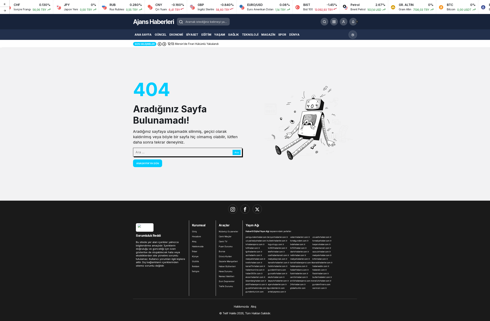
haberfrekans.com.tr (299, 270)
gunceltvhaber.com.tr (277, 273)
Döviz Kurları (225, 256)
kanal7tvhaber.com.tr (255, 266)
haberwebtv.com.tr (320, 266)
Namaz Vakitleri (226, 276)
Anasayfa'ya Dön (147, 163)
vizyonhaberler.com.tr (278, 237)
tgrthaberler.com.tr (254, 251)
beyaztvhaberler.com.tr (278, 281)
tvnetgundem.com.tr (299, 241)
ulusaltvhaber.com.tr (321, 237)
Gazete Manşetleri (228, 261)
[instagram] (232, 209)
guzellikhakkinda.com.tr (256, 288)
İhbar (194, 251)
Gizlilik (195, 261)
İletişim (195, 271)
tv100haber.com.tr (298, 248)
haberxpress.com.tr (298, 266)
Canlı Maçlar (225, 236)
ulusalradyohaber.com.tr (256, 241)
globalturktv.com (297, 288)
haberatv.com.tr (319, 270)
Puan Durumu (226, 246)
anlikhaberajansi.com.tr (300, 281)
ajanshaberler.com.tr (277, 284)
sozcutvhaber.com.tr (321, 251)
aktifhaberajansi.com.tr (256, 284)
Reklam (195, 266)
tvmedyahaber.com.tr (322, 241)
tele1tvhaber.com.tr (276, 251)
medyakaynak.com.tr (277, 259)
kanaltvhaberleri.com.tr (278, 262)
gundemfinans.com (277, 270)
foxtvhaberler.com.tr (299, 273)
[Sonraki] (5, 10)
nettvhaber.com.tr (298, 255)
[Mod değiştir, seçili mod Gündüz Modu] (353, 34)
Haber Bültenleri (227, 266)
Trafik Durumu (226, 286)
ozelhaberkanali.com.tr (278, 255)
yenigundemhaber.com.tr (256, 237)
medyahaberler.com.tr (300, 259)
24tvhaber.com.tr (298, 284)
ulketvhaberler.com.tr (277, 241)
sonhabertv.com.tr (254, 255)
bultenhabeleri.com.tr (322, 277)
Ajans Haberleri (153, 21)
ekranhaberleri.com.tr (255, 277)
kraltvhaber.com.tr (254, 262)
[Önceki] (5, 3)
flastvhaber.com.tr (320, 273)
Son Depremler (226, 281)
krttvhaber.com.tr (320, 259)
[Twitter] (257, 209)
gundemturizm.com (255, 292)
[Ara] (324, 21)
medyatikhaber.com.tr (255, 259)
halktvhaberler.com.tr (277, 266)
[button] (334, 21)
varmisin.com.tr (319, 288)
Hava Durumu (225, 271)
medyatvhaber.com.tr (322, 255)
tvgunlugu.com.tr (276, 244)
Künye (195, 256)
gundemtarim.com (276, 288)
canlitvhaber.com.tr (299, 277)
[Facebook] (245, 209)
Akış (194, 241)
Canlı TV (223, 241)
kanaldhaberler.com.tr (322, 262)
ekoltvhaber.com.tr (276, 277)
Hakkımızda (197, 246)
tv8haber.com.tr (253, 248)
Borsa (222, 251)
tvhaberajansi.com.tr (255, 244)
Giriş (194, 231)
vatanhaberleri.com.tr (300, 237)
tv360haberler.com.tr (277, 248)
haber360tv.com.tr (254, 273)
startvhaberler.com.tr (299, 251)
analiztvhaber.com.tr (321, 281)
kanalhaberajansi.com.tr (300, 262)
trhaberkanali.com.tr (321, 248)
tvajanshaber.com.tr (321, 244)
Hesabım (196, 236)
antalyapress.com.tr (277, 292)
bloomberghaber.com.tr (256, 281)
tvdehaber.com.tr (297, 244)
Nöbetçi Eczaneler (228, 231)
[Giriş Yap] (343, 21)
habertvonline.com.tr (255, 270)
